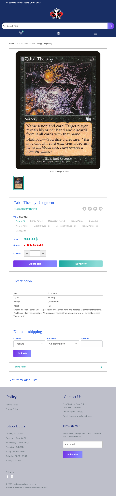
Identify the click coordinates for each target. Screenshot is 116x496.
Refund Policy (20, 367)
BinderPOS (43, 487)
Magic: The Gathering (25, 209)
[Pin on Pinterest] (90, 209)
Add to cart (35, 264)
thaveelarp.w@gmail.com (80, 416)
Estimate (22, 353)
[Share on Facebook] (84, 209)
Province (51, 339)
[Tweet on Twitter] (95, 209)
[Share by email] (101, 209)
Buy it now (81, 264)
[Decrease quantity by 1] (27, 253)
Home (11, 44)
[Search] (111, 26)
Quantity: (17, 253)
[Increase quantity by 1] (43, 253)
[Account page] (58, 33)
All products (22, 44)
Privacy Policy (12, 409)
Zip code (85, 339)
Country (17, 339)
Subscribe (72, 454)
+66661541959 (76, 412)
